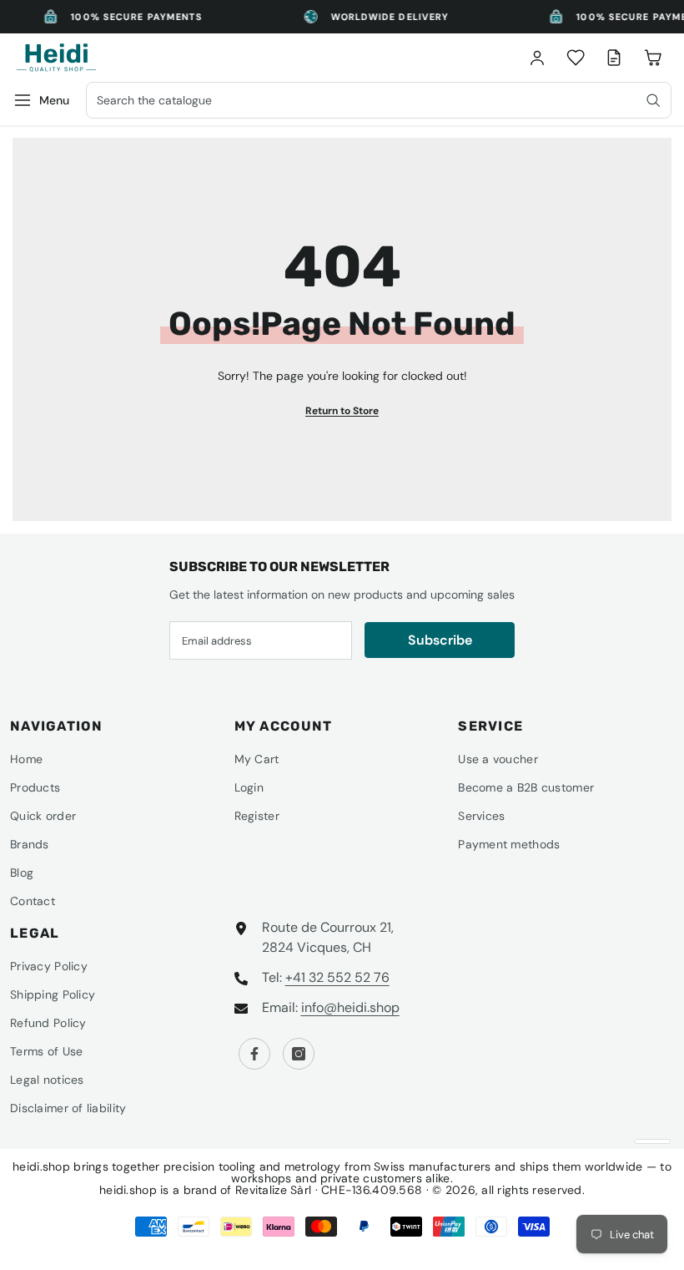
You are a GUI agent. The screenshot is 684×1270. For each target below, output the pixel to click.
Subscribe (440, 640)
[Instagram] (298, 1054)
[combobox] (378, 100)
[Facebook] (254, 1054)
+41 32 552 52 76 (337, 977)
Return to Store (342, 410)
